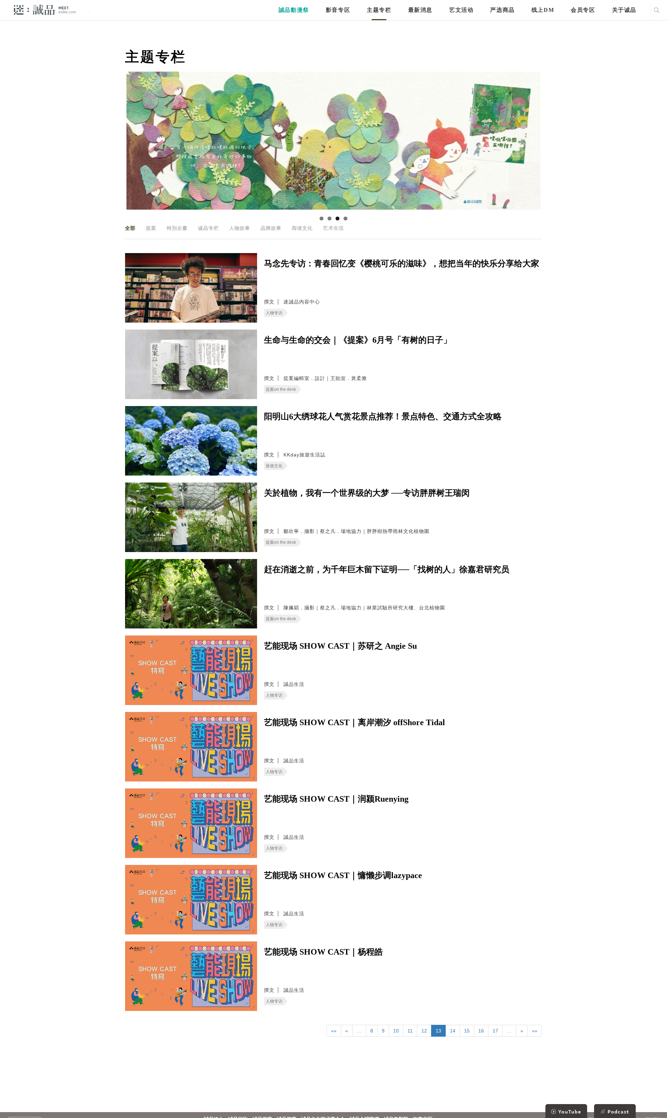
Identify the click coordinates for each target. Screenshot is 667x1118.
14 (452, 1031)
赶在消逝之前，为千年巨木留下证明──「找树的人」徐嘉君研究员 (386, 569)
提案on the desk (281, 389)
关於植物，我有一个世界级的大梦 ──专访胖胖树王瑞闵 (367, 492)
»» (534, 1031)
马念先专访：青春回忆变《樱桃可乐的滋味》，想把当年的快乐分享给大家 (401, 263)
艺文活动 (461, 10)
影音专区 (338, 10)
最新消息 (420, 10)
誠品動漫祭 (294, 10)
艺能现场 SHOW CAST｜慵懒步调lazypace (343, 875)
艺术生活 (333, 228)
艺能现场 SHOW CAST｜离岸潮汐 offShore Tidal (354, 722)
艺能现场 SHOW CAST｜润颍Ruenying (336, 798)
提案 (151, 228)
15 (467, 1031)
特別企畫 (177, 228)
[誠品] (45, 9)
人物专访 (274, 312)
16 (481, 1031)
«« (334, 1031)
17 (495, 1031)
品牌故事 (271, 228)
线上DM (543, 10)
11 (410, 1031)
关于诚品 (624, 10)
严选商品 (502, 10)
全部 (130, 228)
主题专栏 (379, 10)
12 (424, 1031)
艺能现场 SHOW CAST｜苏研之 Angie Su (340, 645)
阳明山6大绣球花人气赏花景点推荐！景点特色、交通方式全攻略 (383, 416)
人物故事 (239, 228)
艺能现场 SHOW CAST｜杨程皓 (323, 951)
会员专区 (583, 10)
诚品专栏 (208, 228)
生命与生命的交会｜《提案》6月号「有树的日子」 (358, 340)
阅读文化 (302, 228)
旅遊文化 (274, 465)
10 (396, 1031)
